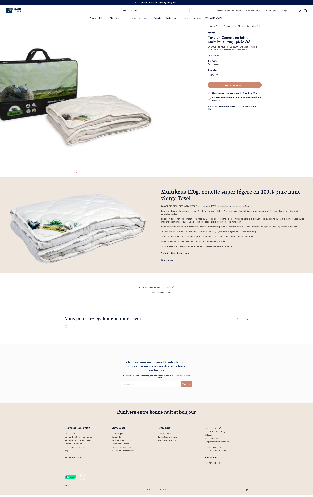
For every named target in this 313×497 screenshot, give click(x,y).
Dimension (212, 70)
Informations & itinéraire (167, 437)
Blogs (284, 11)
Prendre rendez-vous (167, 440)
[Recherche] (189, 10)
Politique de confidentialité (122, 447)
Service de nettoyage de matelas (78, 437)
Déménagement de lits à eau (76, 447)
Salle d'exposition (165, 433)
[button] (126, 18)
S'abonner (186, 384)
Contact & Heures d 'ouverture (228, 11)
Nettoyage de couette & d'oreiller (78, 440)
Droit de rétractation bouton (123, 451)
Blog (66, 451)
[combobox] (156, 10)
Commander (116, 437)
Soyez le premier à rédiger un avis (156, 292)
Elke (209, 109)
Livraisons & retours (119, 440)
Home (210, 26)
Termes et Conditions (120, 444)
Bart (254, 107)
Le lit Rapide (70, 433)
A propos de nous (253, 11)
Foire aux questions (119, 433)
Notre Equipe (272, 11)
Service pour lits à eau (74, 444)
